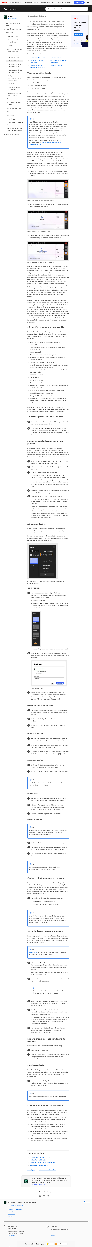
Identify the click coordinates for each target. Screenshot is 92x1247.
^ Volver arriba (86, 1202)
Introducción (11, 1211)
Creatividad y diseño (14, 2)
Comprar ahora (79, 2)
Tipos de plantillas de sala (37, 58)
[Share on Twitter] (44, 1196)
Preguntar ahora (11, 1235)
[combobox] (66, 9)
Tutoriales (10, 1216)
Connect (10, 16)
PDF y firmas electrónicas (30, 2)
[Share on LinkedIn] (48, 1196)
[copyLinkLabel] (52, 1196)
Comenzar (53, 1235)
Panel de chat (33, 952)
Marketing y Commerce (47, 2)
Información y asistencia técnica (15, 1209)
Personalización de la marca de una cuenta (42, 1163)
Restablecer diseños (56, 65)
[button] (88, 2)
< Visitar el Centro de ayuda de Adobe (16, 1205)
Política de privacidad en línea (47, 1170)
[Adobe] (3, 2)
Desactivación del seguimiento (39, 1165)
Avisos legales (31, 1170)
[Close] (72, 1243)
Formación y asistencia (64, 2)
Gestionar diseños (55, 58)
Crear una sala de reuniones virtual (40, 1157)
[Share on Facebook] (40, 1196)
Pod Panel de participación (38, 1160)
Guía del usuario (11, 1214)
